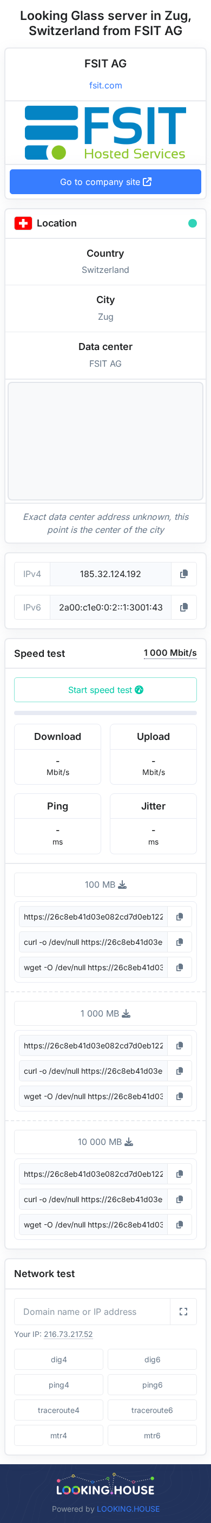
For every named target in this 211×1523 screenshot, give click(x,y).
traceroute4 (59, 1410)
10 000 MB (101, 1141)
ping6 (152, 1384)
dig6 (152, 1359)
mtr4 (58, 1435)
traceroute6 (152, 1410)
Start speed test (101, 689)
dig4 (59, 1359)
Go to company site (101, 181)
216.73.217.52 (68, 1334)
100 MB (101, 884)
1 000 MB (101, 1013)
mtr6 (152, 1435)
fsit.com (105, 85)
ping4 (59, 1384)
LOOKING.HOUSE (128, 1508)
